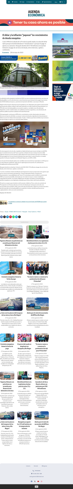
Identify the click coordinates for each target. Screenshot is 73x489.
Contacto (28, 466)
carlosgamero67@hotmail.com (36, 476)
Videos (56, 2)
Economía (5, 52)
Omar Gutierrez (32, 211)
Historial (36, 466)
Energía (22, 1)
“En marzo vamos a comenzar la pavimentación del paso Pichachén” (37, 279)
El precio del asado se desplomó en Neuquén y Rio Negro (24, 346)
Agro (39, 1)
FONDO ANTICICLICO (15, 211)
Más (62, 1)
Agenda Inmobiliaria (48, 1)
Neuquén (24, 211)
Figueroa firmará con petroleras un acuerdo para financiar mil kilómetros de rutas (11, 243)
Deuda (6, 211)
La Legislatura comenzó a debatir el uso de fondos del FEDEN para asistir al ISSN (27, 202)
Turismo (24, 416)
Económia (15, 1)
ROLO (39, 211)
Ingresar (45, 466)
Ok (36, 486)
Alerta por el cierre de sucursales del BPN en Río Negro (42, 424)
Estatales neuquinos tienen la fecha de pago (7, 346)
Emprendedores (31, 1)
